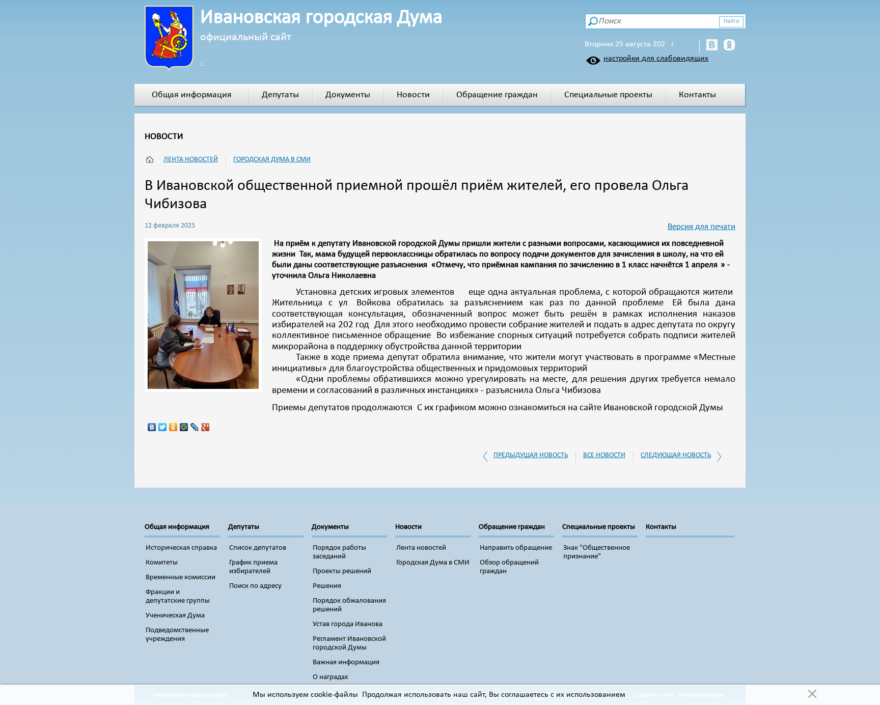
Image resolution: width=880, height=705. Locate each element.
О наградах (330, 677)
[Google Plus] (205, 427)
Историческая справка (181, 548)
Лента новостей (190, 159)
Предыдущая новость (530, 455)
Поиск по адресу (255, 586)
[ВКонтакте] (152, 427)
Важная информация (346, 662)
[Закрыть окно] (812, 694)
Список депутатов (257, 548)
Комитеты (162, 563)
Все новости (604, 455)
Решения (327, 586)
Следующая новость (676, 455)
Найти (731, 21)
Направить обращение (516, 548)
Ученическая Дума (175, 615)
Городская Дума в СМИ (272, 159)
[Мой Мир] (184, 427)
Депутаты (280, 95)
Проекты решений (342, 571)
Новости (413, 95)
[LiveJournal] (194, 427)
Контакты (697, 95)
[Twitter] (162, 427)
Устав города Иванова (347, 624)
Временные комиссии (180, 577)
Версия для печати (701, 226)
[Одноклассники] (173, 427)
